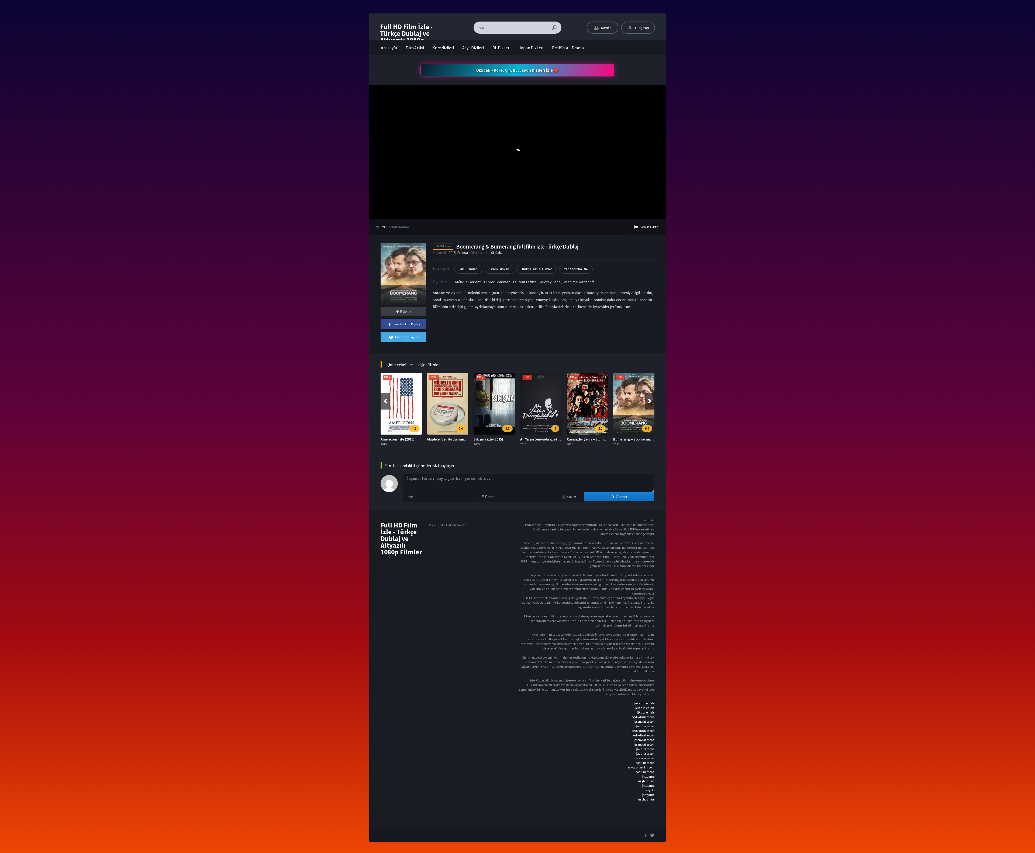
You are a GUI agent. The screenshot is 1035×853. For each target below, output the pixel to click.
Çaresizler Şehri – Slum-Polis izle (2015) (552, 439)
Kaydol (606, 27)
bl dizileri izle (646, 712)
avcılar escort (645, 726)
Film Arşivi (415, 47)
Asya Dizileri (473, 47)
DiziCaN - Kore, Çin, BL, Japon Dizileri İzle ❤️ (517, 70)
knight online (645, 781)
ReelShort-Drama (568, 47)
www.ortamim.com (641, 767)
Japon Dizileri (531, 47)
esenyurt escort (644, 721)
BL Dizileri (501, 47)
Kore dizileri (443, 47)
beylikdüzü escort (643, 717)
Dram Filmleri (499, 269)
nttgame (648, 776)
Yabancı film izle (576, 269)
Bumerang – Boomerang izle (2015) (594, 439)
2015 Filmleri (468, 269)
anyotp (649, 790)
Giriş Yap (641, 27)
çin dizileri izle (645, 708)
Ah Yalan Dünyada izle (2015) (497, 439)
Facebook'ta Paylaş (407, 324)
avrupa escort (645, 758)
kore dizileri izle (644, 703)
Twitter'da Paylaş (407, 337)
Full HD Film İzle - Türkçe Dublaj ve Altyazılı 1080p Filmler (406, 36)
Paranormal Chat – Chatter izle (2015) (643, 439)
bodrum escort (645, 763)
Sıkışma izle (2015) (442, 439)
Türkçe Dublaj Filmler (537, 269)
